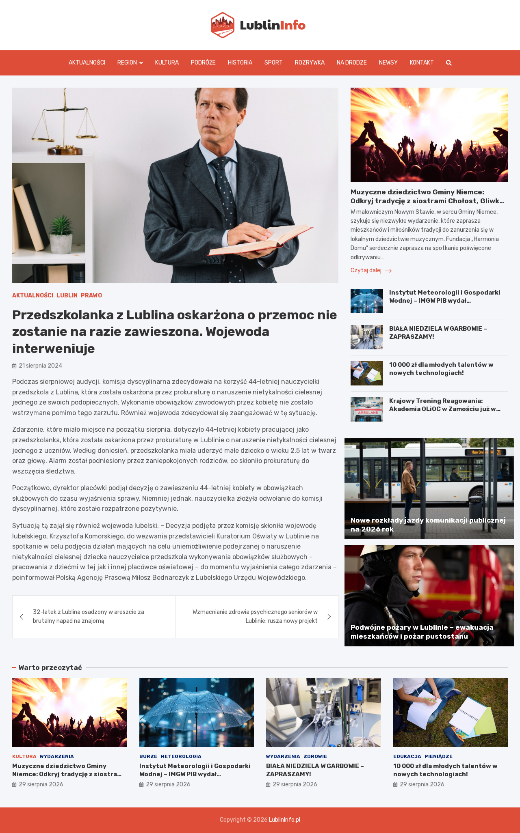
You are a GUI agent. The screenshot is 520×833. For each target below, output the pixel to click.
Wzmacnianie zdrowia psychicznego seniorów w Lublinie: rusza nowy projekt (255, 616)
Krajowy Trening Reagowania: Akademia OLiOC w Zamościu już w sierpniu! (442, 408)
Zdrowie (315, 756)
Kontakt (422, 62)
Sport (273, 62)
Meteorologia (181, 756)
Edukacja (407, 756)
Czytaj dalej (367, 270)
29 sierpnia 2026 (41, 784)
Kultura (167, 62)
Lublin (67, 295)
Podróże (203, 62)
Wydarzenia (57, 756)
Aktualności (87, 62)
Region (127, 62)
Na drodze (352, 62)
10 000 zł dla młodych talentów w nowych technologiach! (441, 369)
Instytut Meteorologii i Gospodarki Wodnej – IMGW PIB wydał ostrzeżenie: (444, 300)
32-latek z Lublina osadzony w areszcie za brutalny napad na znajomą (88, 616)
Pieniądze (439, 756)
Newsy (388, 62)
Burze (148, 756)
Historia (240, 62)
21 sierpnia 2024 (40, 365)
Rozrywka (310, 62)
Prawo (91, 295)
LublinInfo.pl (284, 819)
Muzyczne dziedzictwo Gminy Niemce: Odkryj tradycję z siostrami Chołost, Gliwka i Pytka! (429, 201)
